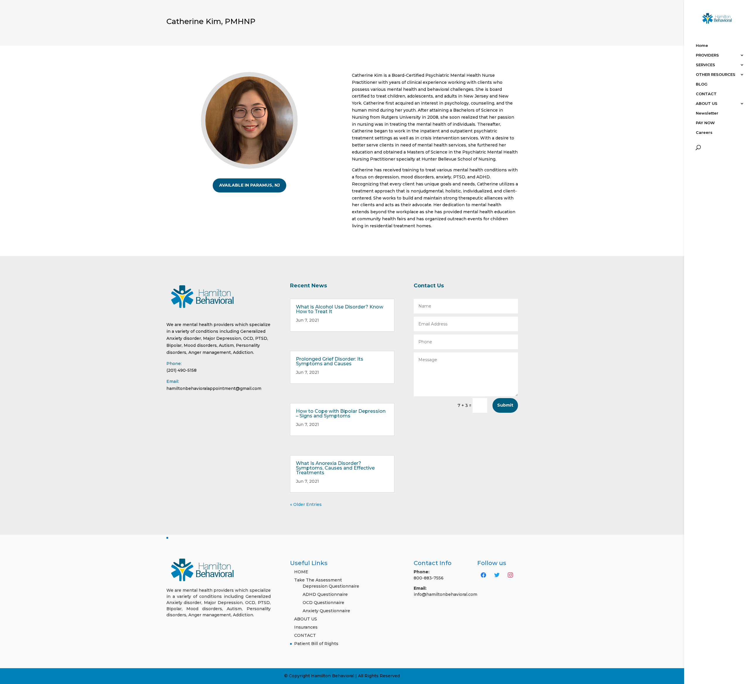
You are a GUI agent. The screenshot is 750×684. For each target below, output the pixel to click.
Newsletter (707, 113)
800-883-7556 (429, 578)
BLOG (702, 84)
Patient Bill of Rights (316, 643)
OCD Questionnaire (323, 602)
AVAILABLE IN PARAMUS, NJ (249, 185)
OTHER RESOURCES (715, 74)
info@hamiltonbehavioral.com (445, 594)
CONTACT (706, 94)
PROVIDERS (707, 55)
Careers (704, 132)
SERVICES (705, 65)
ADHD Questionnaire (325, 594)
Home (702, 45)
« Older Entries (306, 504)
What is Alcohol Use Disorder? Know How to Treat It (339, 309)
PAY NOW (705, 123)
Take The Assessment (318, 580)
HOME (301, 571)
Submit (505, 405)
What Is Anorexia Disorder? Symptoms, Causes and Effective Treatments (335, 467)
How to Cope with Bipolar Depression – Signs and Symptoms (341, 413)
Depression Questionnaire (331, 586)
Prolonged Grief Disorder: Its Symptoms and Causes (329, 361)
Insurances (306, 627)
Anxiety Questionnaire (326, 610)
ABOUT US (706, 103)
